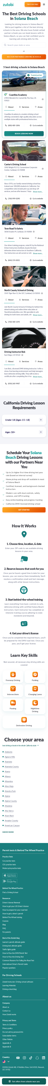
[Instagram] (24, 1058)
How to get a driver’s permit (12, 913)
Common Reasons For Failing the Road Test (18, 960)
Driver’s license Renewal (11, 902)
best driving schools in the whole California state (19, 745)
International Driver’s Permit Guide (15, 964)
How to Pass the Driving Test (13, 957)
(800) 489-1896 (14, 125)
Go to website (38, 125)
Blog (4, 924)
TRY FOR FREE (32, 4)
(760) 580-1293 (14, 322)
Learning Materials (9, 985)
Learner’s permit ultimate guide (13, 942)
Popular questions (9, 968)
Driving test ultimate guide (12, 946)
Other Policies (7, 1039)
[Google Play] (24, 881)
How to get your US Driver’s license (15, 906)
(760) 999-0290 (14, 198)
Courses (5, 921)
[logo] (8, 4)
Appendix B (6, 1047)
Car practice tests (8, 861)
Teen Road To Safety (13, 228)
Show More (8, 832)
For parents (6, 932)
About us (5, 1007)
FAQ (4, 928)
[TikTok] (31, 1058)
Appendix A (6, 1043)
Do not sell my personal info (12, 1032)
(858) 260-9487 (14, 383)
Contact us (6, 1011)
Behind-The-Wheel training (12, 917)
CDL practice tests (9, 864)
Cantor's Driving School (15, 164)
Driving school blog (9, 989)
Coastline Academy (18, 94)
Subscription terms (9, 1035)
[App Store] (24, 875)
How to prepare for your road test (14, 910)
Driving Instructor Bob (14, 351)
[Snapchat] (37, 1058)
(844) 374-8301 (14, 260)
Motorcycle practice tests (11, 868)
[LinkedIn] (44, 1058)
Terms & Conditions (9, 1024)
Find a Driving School (10, 892)
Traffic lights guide (9, 949)
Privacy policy (7, 1028)
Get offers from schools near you (26, 1081)
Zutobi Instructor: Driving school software (17, 982)
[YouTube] (18, 1058)
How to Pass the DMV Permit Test (14, 953)
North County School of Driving (19, 290)
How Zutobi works (9, 1014)
